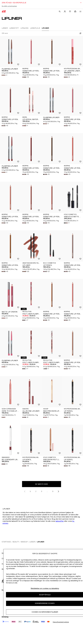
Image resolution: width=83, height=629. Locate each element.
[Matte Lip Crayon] (10, 294)
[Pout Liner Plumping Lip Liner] (31, 294)
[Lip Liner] (31, 245)
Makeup (24, 542)
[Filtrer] (80, 33)
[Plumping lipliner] (10, 51)
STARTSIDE (6, 542)
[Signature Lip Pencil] (31, 51)
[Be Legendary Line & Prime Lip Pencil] (10, 440)
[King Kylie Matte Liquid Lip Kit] (72, 197)
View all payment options (61, 622)
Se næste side (41, 484)
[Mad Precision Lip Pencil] (52, 391)
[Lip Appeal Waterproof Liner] (31, 100)
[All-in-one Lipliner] (31, 391)
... (47, 491)
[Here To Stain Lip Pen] (10, 391)
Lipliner (40, 542)
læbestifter (60, 521)
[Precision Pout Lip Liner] (52, 440)
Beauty (16, 542)
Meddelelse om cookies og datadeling (45, 588)
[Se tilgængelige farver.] (4, 417)
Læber (32, 542)
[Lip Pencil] (52, 245)
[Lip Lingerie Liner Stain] (72, 51)
